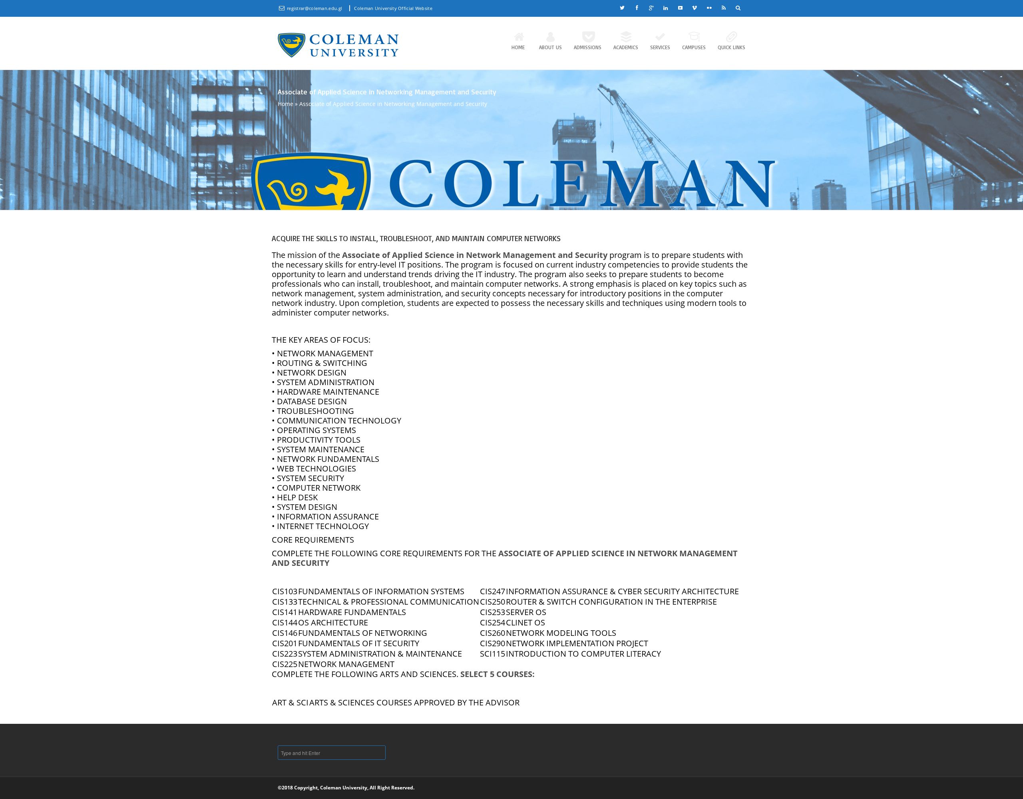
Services (660, 47)
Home (518, 47)
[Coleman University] (338, 45)
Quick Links (731, 47)
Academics (625, 47)
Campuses (694, 47)
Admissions (587, 47)
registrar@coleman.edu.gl (315, 8)
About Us (550, 47)
